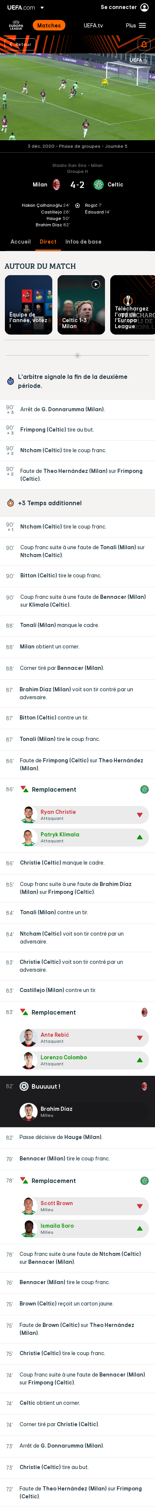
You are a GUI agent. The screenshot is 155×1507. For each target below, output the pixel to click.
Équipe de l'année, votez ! (28, 320)
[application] (77, 97)
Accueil (21, 242)
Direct (48, 242)
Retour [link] (23, 44)
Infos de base (83, 242)
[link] (49, 25)
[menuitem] (54, 25)
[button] (134, 25)
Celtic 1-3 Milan (74, 323)
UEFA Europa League (16, 25)
